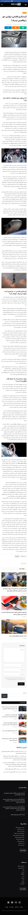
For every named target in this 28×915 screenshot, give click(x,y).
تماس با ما (11, 907)
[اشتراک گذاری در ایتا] (15, 27)
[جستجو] (2, 4)
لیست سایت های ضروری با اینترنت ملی (12, 772)
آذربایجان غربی (21, 868)
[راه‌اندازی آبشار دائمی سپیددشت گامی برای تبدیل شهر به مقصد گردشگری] (22, 708)
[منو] (26, 4)
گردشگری (24, 12)
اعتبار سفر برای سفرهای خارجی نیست (18, 636)
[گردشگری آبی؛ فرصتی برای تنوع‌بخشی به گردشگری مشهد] (22, 740)
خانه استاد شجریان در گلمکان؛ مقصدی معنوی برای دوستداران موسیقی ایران (14, 793)
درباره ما (21, 907)
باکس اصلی (23, 563)
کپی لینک (17, 556)
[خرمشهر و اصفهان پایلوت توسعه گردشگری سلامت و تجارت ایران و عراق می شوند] (14, 603)
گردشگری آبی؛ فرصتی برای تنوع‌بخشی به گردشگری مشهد (9, 739)
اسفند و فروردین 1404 (19, 837)
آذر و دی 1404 (21, 843)
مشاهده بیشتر (23, 850)
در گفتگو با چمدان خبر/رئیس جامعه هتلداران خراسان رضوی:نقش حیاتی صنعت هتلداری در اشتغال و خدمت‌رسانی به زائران (14, 757)
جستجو (24, 693)
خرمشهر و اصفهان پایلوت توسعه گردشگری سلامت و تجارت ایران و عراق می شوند (14, 613)
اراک (23, 870)
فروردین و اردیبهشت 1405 (18, 835)
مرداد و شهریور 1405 (20, 827)
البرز (23, 876)
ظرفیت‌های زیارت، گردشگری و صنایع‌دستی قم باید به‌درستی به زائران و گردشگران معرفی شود (15, 590)
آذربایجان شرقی (21, 866)
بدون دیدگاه (17, 24)
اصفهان (22, 874)
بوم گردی (22, 884)
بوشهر (23, 882)
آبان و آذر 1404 (21, 845)
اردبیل (23, 872)
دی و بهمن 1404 (21, 841)
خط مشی (16, 907)
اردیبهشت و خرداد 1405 (19, 833)
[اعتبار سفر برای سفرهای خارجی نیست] (14, 627)
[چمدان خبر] (14, 5)
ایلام (23, 880)
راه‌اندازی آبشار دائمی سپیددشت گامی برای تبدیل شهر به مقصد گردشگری (9, 707)
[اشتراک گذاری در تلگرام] (8, 27)
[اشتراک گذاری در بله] (23, 27)
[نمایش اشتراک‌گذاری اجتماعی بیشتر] (2, 27)
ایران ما (22, 878)
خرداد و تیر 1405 (21, 831)
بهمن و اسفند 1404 (20, 839)
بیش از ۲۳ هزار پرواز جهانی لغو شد (12, 769)
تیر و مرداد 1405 (21, 829)
